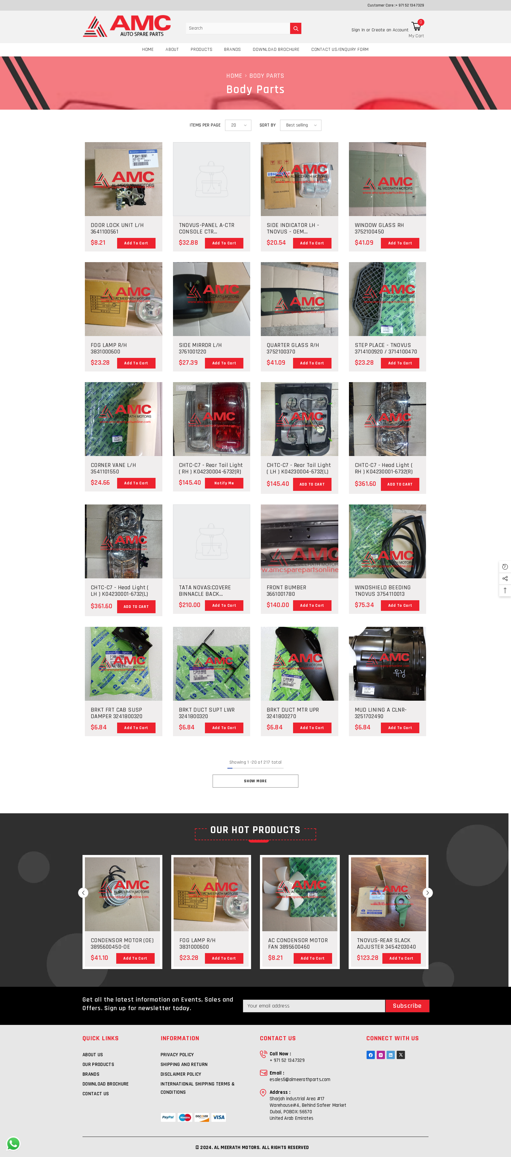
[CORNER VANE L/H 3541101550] (123, 433)
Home (234, 76)
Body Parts (266, 76)
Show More (255, 781)
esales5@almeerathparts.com (300, 1079)
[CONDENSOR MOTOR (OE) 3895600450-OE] (122, 907)
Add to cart (312, 484)
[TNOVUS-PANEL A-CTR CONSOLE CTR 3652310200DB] (211, 179)
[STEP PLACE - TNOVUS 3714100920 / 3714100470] (387, 313)
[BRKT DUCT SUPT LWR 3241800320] (211, 664)
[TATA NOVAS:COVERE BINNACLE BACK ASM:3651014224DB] (211, 541)
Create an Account (390, 30)
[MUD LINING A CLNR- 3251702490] (387, 670)
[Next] (428, 893)
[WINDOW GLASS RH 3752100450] (387, 179)
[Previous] (83, 893)
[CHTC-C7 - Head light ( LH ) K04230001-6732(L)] (123, 553)
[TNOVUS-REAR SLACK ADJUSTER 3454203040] (388, 907)
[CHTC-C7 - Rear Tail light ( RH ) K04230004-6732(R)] (211, 432)
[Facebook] (370, 1055)
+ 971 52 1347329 (409, 5)
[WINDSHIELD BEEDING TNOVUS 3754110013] (387, 556)
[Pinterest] (391, 1055)
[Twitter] (401, 1055)
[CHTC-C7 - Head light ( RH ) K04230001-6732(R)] (387, 431)
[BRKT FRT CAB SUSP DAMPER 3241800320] (123, 677)
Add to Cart (136, 243)
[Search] (243, 28)
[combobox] (238, 28)
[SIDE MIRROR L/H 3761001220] (211, 313)
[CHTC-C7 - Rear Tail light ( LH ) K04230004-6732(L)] (299, 432)
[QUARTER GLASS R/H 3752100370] (299, 299)
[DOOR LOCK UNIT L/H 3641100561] (123, 179)
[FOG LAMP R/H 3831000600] (123, 299)
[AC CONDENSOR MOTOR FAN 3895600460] (299, 907)
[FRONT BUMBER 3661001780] (299, 541)
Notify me (224, 483)
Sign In (359, 30)
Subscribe (407, 1006)
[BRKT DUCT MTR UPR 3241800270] (299, 683)
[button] (238, 125)
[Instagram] (380, 1055)
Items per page (205, 125)
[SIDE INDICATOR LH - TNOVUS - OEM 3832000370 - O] (299, 193)
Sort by (268, 125)
